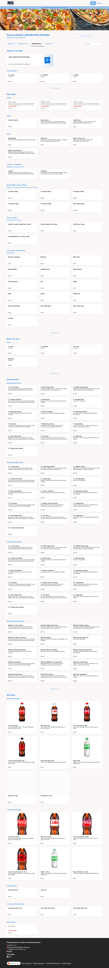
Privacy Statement (38, 963)
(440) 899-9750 (11, 945)
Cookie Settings (66, 963)
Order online (10, 954)
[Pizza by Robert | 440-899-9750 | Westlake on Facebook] (10, 957)
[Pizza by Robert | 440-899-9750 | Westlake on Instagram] (8, 957)
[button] (12, 43)
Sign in (100, 3)
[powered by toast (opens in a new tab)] (14, 963)
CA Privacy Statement (53, 963)
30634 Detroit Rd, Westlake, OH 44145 (18, 947)
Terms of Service (26, 963)
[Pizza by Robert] (10, 3)
